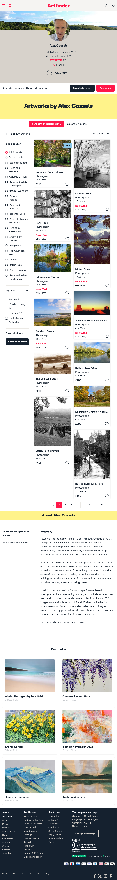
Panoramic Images (15, 198)
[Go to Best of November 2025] (87, 730)
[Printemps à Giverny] (52, 270)
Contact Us (7, 846)
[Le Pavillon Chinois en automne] (92, 406)
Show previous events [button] (15, 542)
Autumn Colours (18, 176)
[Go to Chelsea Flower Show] (87, 680)
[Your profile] (106, 5)
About (29, 88)
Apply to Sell (54, 834)
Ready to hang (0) (17, 306)
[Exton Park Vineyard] (52, 431)
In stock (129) (16, 313)
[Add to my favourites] (67, 184)
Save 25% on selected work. (46, 124)
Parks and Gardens (14, 206)
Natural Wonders (18, 190)
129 (69, 55)
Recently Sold (17, 213)
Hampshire (15, 245)
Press (5, 824)
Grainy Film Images (15, 238)
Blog (4, 835)
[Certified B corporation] (84, 845)
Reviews (19, 88)
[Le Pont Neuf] (92, 176)
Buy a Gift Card (31, 816)
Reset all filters (14, 333)
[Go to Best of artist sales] (29, 781)
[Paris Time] (52, 215)
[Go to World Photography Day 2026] (29, 680)
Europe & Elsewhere (15, 229)
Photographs (16, 157)
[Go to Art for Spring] (29, 730)
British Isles (15, 264)
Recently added (18, 162)
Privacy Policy (43, 874)
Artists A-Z (7, 842)
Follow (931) (61, 73)
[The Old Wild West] (52, 373)
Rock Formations (18, 270)
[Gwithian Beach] (52, 324)
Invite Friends (30, 827)
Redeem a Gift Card (34, 820)
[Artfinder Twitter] (100, 876)
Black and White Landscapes (18, 277)
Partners (6, 827)
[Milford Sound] (92, 251)
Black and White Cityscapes (18, 183)
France (13, 259)
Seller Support (55, 831)
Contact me (105, 88)
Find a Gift (29, 846)
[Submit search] (10, 5)
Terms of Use (27, 874)
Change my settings (85, 833)
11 (102, 504)
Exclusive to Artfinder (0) (16, 320)
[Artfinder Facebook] (95, 876)
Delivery (28, 849)
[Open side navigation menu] (3, 5)
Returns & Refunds (33, 853)
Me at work (41, 88)
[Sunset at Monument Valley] (92, 315)
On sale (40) (16, 299)
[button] (17, 144)
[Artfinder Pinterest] (111, 876)
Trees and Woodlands (15, 169)
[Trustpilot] (92, 855)
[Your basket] (113, 6)
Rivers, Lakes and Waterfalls (19, 221)
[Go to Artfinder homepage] (58, 5)
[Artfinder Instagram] (105, 876)
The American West (17, 252)
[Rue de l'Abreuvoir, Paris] (92, 464)
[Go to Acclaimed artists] (87, 781)
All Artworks (15, 152)
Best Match (97, 133)
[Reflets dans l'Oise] (92, 362)
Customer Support (33, 857)
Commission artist (82, 88)
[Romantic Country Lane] (52, 163)
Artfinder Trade (9, 831)
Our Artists (7, 838)
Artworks (7, 88)
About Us (6, 820)
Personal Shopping (33, 823)
